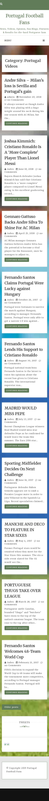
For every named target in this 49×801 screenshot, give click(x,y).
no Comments (15, 100)
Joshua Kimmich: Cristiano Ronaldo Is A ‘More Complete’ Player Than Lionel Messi (23, 152)
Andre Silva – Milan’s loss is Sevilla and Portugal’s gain (24, 86)
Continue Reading (16, 123)
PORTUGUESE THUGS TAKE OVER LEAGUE (23, 591)
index (10, 169)
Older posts (11, 707)
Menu (7, 40)
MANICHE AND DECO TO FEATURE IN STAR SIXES (24, 530)
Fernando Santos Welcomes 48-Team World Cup (23, 651)
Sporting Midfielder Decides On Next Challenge (23, 469)
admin (11, 97)
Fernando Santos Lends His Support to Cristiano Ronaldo (24, 349)
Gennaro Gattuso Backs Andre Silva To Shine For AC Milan (24, 222)
